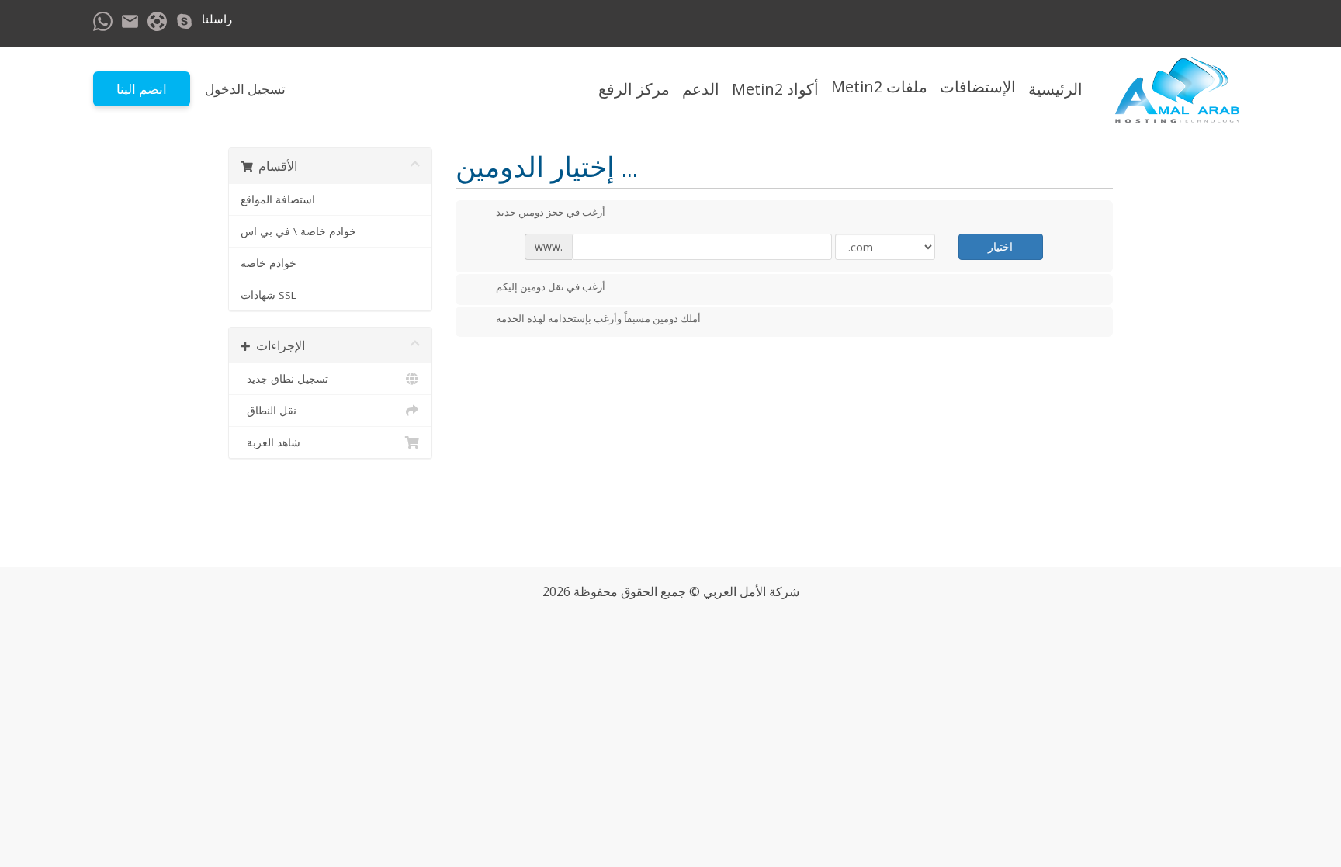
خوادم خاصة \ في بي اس (298, 231)
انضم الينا (141, 89)
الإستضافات (978, 86)
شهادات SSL (268, 295)
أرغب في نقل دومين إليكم (550, 286)
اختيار (1000, 246)
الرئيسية (1055, 88)
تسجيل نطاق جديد (284, 379)
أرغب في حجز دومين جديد (550, 213)
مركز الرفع (634, 88)
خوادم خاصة (268, 263)
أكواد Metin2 (775, 88)
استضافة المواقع (278, 199)
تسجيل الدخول (245, 89)
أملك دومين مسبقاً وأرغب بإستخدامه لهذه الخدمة (598, 319)
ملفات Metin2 (879, 86)
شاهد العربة (270, 442)
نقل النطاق (268, 411)
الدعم (700, 88)
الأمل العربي (734, 591)
